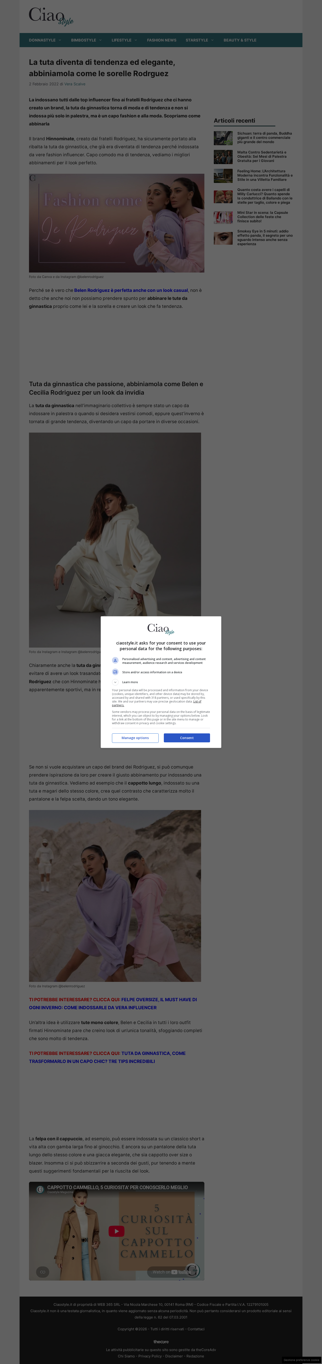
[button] (161, 682)
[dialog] (161, 682)
